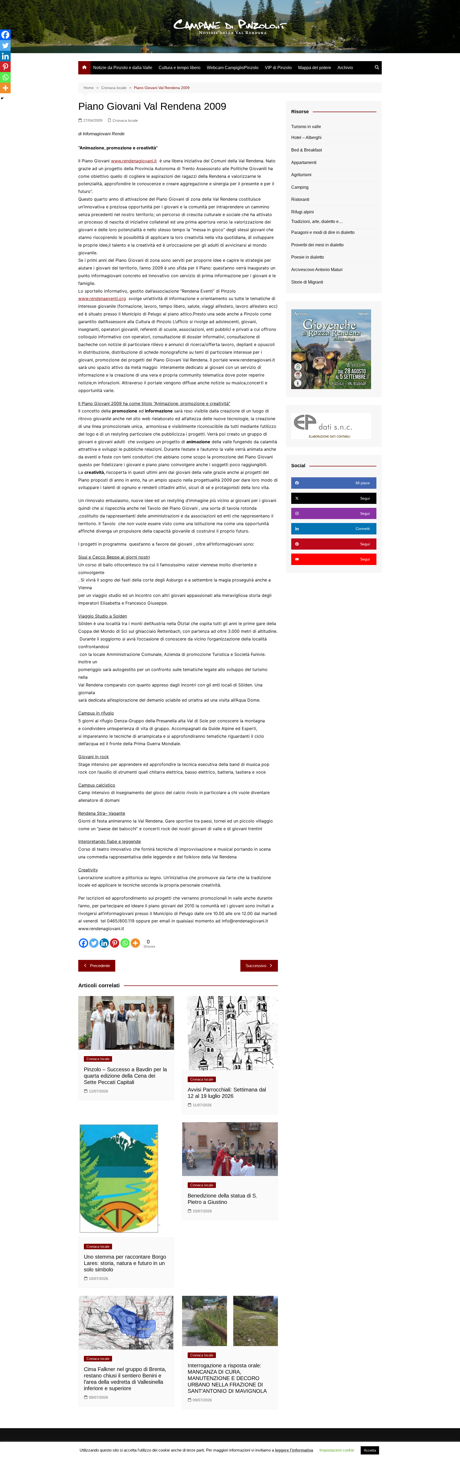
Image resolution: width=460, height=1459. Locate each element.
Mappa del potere (314, 67)
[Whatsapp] (125, 943)
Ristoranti (300, 199)
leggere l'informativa (294, 1450)
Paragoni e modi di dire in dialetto (323, 232)
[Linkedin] (104, 943)
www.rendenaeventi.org (102, 298)
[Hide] (2, 98)
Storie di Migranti (307, 282)
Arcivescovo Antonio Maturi (317, 269)
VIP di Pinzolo (278, 67)
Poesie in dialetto (307, 257)
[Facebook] (83, 943)
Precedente (100, 965)
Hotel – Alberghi (306, 137)
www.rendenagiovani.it (134, 160)
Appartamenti (304, 162)
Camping (300, 187)
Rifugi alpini (302, 212)
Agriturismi (301, 174)
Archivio (345, 67)
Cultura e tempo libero (179, 67)
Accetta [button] (370, 1450)
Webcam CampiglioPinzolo (232, 67)
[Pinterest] (114, 943)
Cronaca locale (125, 120)
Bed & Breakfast (306, 150)
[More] (135, 943)
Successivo (256, 965)
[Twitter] (93, 943)
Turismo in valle (306, 126)
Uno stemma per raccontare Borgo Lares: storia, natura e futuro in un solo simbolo (125, 1263)
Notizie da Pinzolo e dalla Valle (122, 67)
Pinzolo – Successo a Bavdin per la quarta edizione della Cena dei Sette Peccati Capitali (125, 1075)
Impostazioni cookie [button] (336, 1450)
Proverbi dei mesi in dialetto (317, 245)
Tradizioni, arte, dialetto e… (317, 221)
